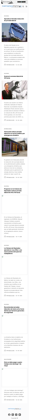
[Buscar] (23, 6)
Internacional (8, 128)
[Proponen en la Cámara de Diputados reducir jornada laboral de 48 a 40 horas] (14, 204)
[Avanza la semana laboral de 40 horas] (14, 89)
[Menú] (26, 6)
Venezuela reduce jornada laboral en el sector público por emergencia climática (14, 133)
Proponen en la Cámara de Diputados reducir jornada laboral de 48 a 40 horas (13, 190)
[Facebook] (9, 415)
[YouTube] (20, 415)
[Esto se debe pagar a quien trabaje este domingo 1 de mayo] (14, 377)
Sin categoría (7, 359)
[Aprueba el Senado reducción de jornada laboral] (14, 32)
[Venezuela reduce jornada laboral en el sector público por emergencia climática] (14, 147)
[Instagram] (16, 415)
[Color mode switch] (20, 6)
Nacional (6, 16)
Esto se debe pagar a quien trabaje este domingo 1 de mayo (13, 364)
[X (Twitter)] (13, 415)
